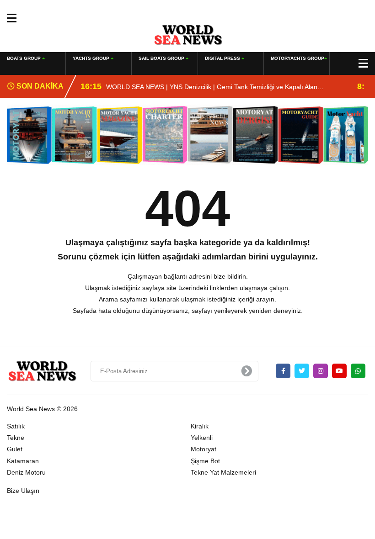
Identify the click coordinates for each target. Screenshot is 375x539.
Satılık (16, 426)
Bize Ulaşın (23, 490)
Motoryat (203, 449)
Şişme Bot (205, 461)
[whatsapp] (358, 371)
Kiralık (200, 426)
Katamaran (23, 461)
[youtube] (339, 371)
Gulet (14, 449)
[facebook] (283, 371)
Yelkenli (202, 437)
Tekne (15, 437)
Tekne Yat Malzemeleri (223, 472)
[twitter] (302, 371)
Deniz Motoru (26, 472)
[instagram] (320, 371)
